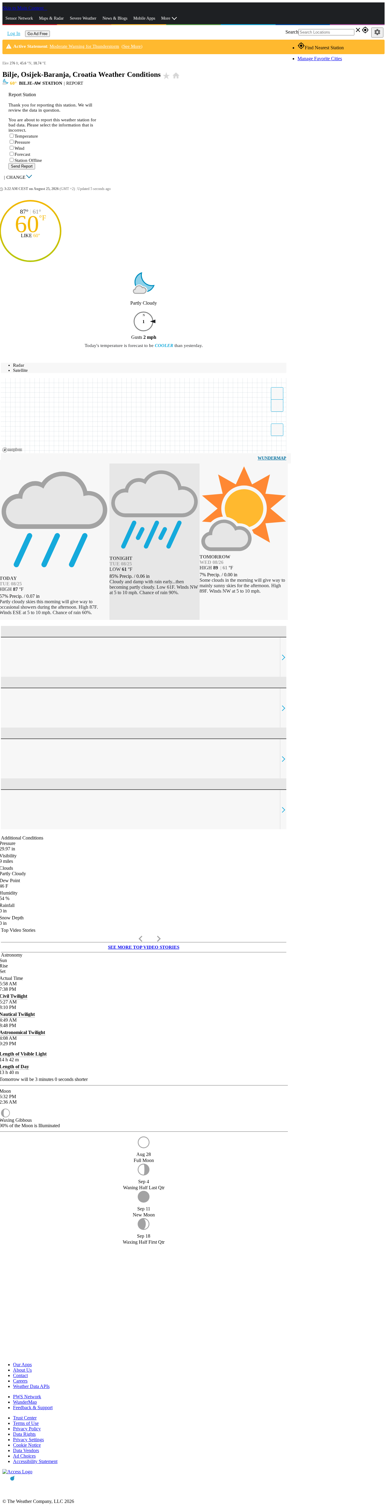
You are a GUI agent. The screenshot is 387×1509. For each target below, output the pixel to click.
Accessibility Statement (35, 1461)
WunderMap (272, 458)
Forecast (22, 154)
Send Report (22, 166)
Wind (19, 148)
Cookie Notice (27, 1445)
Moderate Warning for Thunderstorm (84, 46)
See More (132, 46)
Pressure (22, 142)
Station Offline (28, 160)
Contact (20, 1375)
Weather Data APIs (31, 1386)
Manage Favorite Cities (320, 58)
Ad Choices (24, 1455)
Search (291, 31)
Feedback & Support (33, 1407)
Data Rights (24, 1434)
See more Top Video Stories (143, 947)
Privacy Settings (28, 1439)
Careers (20, 1380)
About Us (22, 1370)
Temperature (26, 136)
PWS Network (27, 1396)
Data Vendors (26, 1450)
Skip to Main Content (23, 8)
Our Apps (22, 1364)
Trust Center (25, 1417)
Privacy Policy (27, 1428)
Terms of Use (26, 1423)
